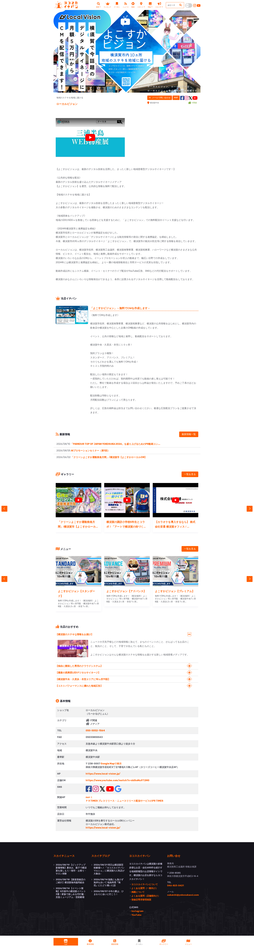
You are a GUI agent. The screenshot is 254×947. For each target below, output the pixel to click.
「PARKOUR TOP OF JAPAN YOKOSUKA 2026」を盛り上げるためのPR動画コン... (115, 444)
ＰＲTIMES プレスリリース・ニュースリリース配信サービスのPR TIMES (124, 800)
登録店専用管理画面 (141, 899)
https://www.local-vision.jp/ (103, 773)
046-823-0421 (175, 885)
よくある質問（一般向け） (144, 888)
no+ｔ (89, 797)
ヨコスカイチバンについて (144, 884)
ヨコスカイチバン (139, 856)
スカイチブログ (100, 856)
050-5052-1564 (95, 730)
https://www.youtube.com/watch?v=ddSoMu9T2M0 (117, 780)
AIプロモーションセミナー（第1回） (90, 450)
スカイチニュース (64, 856)
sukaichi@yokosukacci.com (183, 895)
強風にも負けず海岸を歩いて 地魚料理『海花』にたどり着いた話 (108, 882)
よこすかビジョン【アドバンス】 (126, 591)
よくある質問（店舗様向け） (145, 896)
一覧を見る (190, 474)
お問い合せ (173, 856)
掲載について (138, 892)
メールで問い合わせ (161, 97)
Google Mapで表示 (111, 763)
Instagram (137, 911)
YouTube (136, 915)
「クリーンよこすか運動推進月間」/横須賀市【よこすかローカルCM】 (109, 457)
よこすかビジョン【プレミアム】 (175, 591)
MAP (176, 97)
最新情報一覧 (189, 434)
